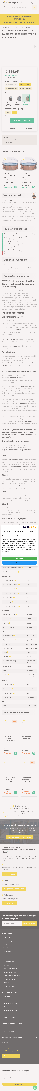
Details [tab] (32, 531)
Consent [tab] (7, 531)
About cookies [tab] (19, 531)
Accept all (19, 558)
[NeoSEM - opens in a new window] (30, 527)
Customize (19, 563)
